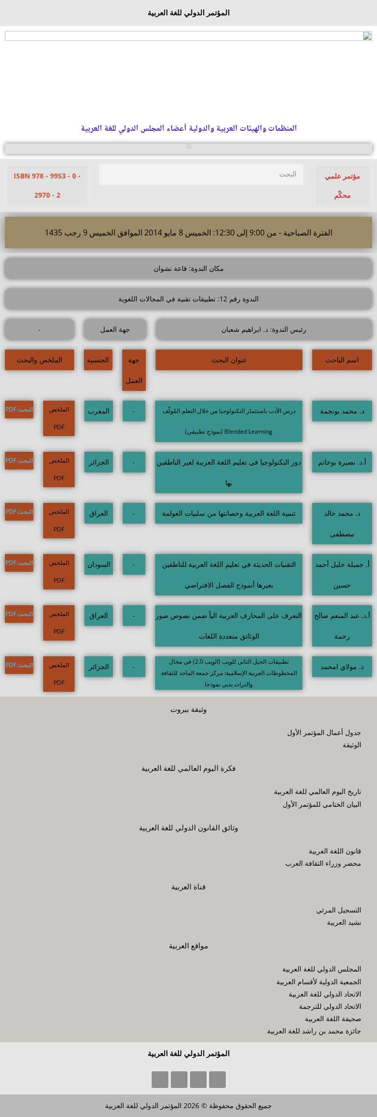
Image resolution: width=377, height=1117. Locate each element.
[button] (188, 146)
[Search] (109, 174)
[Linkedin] (160, 1079)
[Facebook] (217, 1079)
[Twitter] (198, 1079)
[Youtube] (179, 1079)
